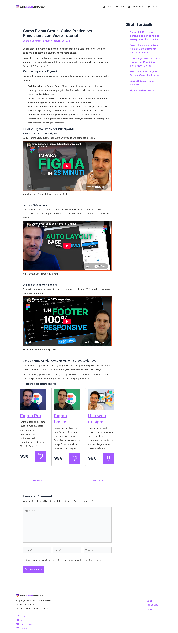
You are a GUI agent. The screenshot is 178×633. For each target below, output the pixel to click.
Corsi (149, 601)
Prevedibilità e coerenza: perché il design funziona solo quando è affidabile (144, 36)
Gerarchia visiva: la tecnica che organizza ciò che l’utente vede (144, 49)
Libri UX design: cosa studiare (142, 83)
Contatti (151, 609)
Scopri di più (40, 456)
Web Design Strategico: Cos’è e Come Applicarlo (144, 73)
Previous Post (36, 480)
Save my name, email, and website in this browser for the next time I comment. (65, 560)
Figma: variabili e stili (142, 90)
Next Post (100, 480)
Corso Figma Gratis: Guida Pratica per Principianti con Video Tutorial (145, 62)
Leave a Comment (32, 40)
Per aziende (152, 605)
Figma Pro (30, 415)
